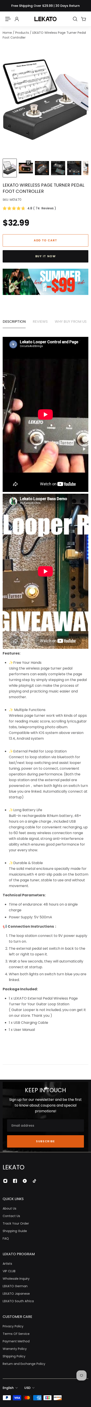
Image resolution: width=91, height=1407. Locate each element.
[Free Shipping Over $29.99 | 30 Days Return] (45, 5)
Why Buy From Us (71, 321)
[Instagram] (5, 1181)
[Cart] (83, 19)
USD (27, 1388)
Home (8, 32)
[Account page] (16, 19)
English (8, 1388)
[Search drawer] (75, 19)
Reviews (40, 321)
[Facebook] (15, 1181)
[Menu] (8, 19)
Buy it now (45, 256)
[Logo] (45, 19)
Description (14, 321)
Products (22, 32)
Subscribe (45, 1141)
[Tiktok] (34, 1181)
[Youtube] (25, 1181)
